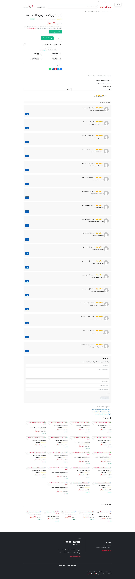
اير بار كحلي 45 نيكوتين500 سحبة (104, 429)
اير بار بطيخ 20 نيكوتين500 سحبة (105, 490)
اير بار (99, 11)
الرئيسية (109, 11)
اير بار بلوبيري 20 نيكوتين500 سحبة (104, 444)
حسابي (109, 1)
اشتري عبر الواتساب (54, 31)
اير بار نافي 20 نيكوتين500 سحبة (102, 418)
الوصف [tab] (109, 75)
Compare (27, 430)
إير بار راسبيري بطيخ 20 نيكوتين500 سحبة (59, 476)
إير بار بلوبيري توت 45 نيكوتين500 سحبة (101, 415)
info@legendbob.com (106, 554)
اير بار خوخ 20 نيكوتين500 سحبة (39, 459)
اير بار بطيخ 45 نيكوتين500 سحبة (83, 490)
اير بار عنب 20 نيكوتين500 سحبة (83, 475)
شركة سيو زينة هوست (90, 576)
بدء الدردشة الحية (43, 50)
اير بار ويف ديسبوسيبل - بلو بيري (105, 520)
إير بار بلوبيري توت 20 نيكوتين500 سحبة (101, 413)
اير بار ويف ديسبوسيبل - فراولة (53, 520)
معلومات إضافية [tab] (101, 75)
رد (27, 114)
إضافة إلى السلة (46, 38)
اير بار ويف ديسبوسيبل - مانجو (35, 519)
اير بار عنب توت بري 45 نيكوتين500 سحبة (82, 461)
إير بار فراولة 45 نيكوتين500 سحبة (104, 475)
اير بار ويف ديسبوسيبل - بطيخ (70, 519)
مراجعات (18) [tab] (91, 75)
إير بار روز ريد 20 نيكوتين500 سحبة (83, 429)
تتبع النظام (104, 1)
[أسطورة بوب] (105, 6)
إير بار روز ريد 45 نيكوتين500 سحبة (61, 459)
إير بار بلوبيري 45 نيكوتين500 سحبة (39, 475)
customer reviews (51, 19)
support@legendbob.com (75, 560)
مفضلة (99, 1)
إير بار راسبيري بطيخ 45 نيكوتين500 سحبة (59, 491)
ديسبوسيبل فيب (104, 11)
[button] (61, 41)
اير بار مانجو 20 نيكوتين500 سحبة (61, 429)
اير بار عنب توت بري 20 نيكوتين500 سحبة (103, 461)
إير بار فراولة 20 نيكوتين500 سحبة (39, 444)
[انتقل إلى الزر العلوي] (132, 576)
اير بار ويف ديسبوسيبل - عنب (88, 519)
